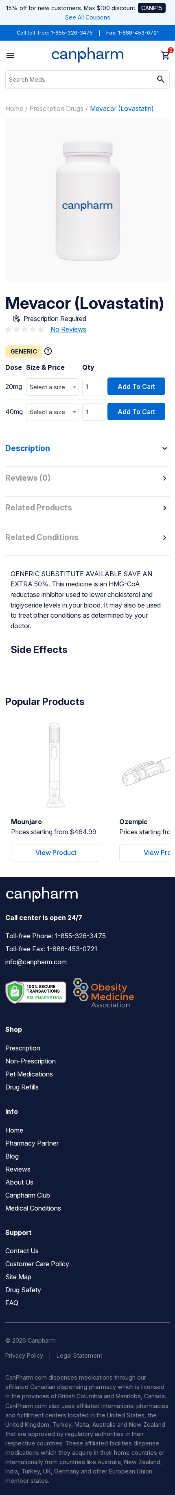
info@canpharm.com (36, 962)
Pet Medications (29, 1074)
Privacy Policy (24, 1355)
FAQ (11, 1303)
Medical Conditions (33, 1208)
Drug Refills (22, 1087)
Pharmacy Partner (32, 1143)
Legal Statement (79, 1355)
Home (14, 108)
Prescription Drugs (56, 108)
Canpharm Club (27, 1195)
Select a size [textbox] (47, 387)
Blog (12, 1156)
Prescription (22, 1048)
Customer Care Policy (37, 1264)
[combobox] (52, 387)
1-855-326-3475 (72, 33)
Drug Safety (23, 1290)
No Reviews (68, 329)
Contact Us (22, 1251)
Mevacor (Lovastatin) (122, 108)
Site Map (18, 1277)
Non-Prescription (30, 1061)
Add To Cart (136, 386)
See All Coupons (87, 17)
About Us (19, 1182)
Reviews (18, 1169)
